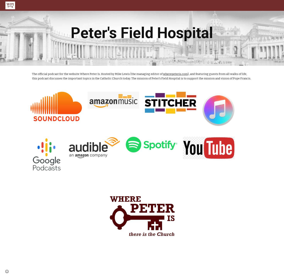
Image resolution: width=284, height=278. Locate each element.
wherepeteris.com (175, 74)
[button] (7, 271)
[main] (142, 33)
